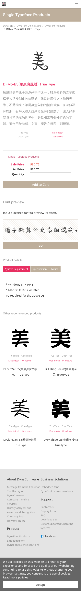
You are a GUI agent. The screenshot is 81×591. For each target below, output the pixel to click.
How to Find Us (16, 520)
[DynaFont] (4, 4)
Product (13, 529)
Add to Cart (40, 184)
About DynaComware (23, 479)
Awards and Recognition (21, 512)
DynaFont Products (55, 25)
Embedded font (16, 540)
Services (12, 504)
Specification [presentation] (40, 269)
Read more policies (15, 577)
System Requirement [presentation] (16, 269)
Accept (40, 584)
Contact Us (46, 507)
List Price (18, 169)
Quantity (18, 174)
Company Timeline (18, 499)
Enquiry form (48, 511)
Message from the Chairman (23, 487)
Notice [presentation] (54, 269)
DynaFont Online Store (29, 25)
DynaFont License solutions (23, 545)
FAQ (42, 515)
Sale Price (17, 164)
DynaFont (8, 25)
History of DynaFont (19, 508)
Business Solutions (54, 479)
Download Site (48, 519)
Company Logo (16, 516)
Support (46, 499)
